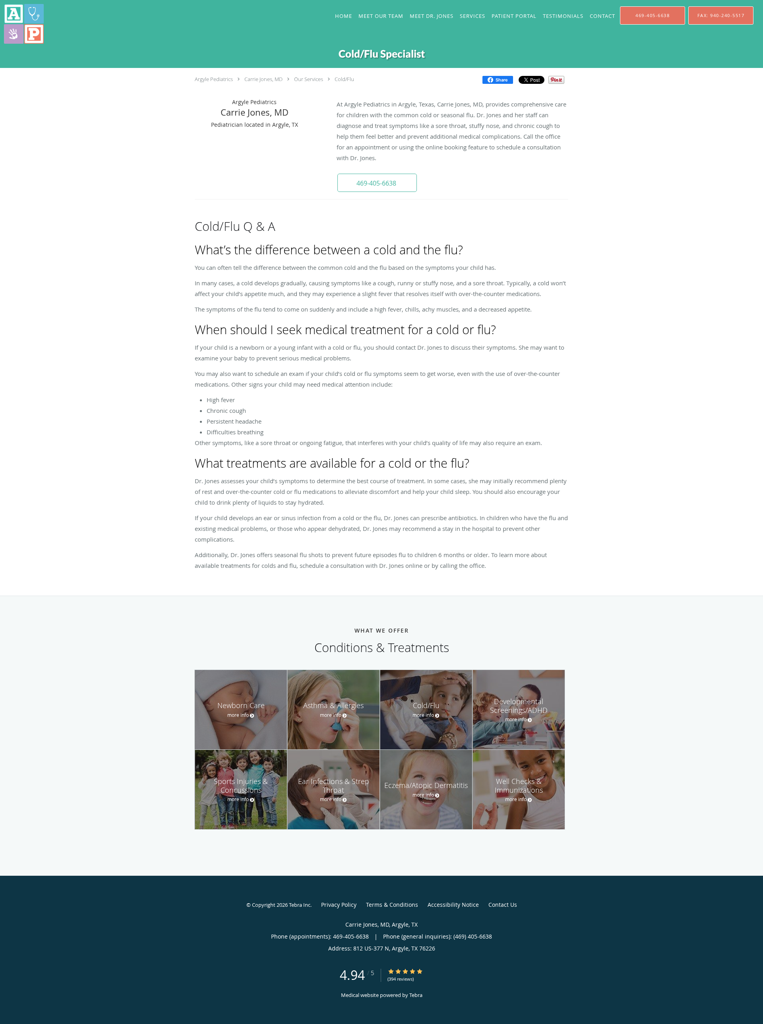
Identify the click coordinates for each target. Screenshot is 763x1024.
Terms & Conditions (392, 904)
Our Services (308, 79)
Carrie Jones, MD (263, 79)
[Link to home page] (22, 24)
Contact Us (502, 904)
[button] (377, 183)
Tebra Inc (299, 904)
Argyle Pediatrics (214, 79)
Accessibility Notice (453, 904)
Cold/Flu (344, 79)
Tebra (415, 995)
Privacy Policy (338, 904)
